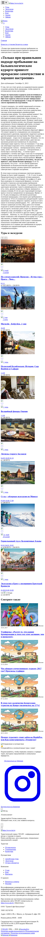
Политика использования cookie (23, 933)
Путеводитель (10, 847)
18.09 (7, 458)
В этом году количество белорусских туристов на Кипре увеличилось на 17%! (20, 704)
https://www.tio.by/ (7, 903)
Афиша (8, 17)
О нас (7, 870)
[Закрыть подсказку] (2, 809)
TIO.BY (5, 929)
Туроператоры (10, 849)
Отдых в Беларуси (12, 863)
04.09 (3, 458)
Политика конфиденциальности (13, 931)
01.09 (3, 590)
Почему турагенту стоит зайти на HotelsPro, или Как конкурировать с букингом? (22, 738)
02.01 (3, 545)
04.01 (7, 545)
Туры (7, 7)
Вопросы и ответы (12, 882)
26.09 (3, 328)
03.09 (3, 501)
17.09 (12, 501)
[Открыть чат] (2, 825)
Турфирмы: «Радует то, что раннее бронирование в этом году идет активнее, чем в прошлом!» (22, 634)
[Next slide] (5, 238)
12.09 (3, 373)
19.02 (12, 545)
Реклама (8, 884)
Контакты (9, 874)
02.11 (3, 283)
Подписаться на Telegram (13, 761)
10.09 (7, 501)
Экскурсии (9, 9)
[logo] (16, 3)
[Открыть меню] (4, 2)
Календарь (9, 11)
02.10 (12, 458)
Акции (7, 15)
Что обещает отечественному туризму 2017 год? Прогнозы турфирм (21, 669)
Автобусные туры (12, 859)
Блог (7, 13)
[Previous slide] (2, 238)
